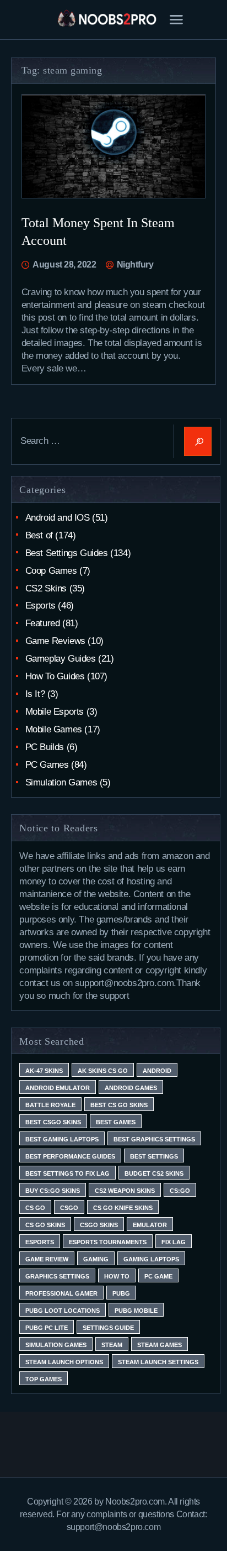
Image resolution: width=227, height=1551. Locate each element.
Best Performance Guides (70, 1156)
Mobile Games (53, 729)
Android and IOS (57, 517)
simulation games (56, 1345)
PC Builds (44, 747)
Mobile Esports (54, 711)
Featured (42, 623)
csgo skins (99, 1225)
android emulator (57, 1087)
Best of (39, 535)
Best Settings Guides (66, 553)
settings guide (108, 1327)
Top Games (43, 1379)
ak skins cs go (103, 1070)
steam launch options (64, 1362)
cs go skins (45, 1225)
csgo (69, 1207)
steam (111, 1345)
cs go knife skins (123, 1207)
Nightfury (134, 264)
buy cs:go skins (52, 1190)
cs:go (180, 1190)
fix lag (173, 1242)
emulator (150, 1225)
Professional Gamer (61, 1293)
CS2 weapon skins (125, 1190)
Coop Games (51, 570)
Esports (40, 605)
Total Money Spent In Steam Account (98, 232)
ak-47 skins (44, 1070)
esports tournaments (108, 1242)
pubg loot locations (62, 1310)
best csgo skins (53, 1122)
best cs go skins (119, 1105)
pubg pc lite (46, 1327)
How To (116, 1276)
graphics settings (57, 1276)
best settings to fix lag (67, 1173)
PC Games (47, 764)
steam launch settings (158, 1362)
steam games (159, 1345)
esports (39, 1242)
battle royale (50, 1105)
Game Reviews (55, 641)
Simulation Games (61, 782)
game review (46, 1259)
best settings (154, 1156)
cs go (35, 1207)
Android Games (131, 1087)
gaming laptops (151, 1259)
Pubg (121, 1293)
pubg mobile (136, 1310)
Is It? (35, 694)
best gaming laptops (62, 1139)
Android (157, 1070)
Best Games (116, 1122)
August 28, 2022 (64, 264)
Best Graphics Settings (154, 1139)
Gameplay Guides (60, 658)
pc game (158, 1276)
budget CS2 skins (154, 1173)
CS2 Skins (46, 588)
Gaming (96, 1259)
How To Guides (55, 676)
